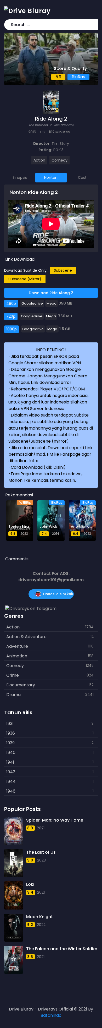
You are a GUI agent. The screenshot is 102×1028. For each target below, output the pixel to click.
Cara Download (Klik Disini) (38, 467)
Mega (51, 303)
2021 (40, 828)
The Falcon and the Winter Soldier (61, 949)
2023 (41, 860)
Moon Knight (39, 917)
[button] (93, 24)
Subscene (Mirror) (24, 279)
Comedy (59, 160)
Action (39, 160)
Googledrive (32, 303)
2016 (32, 132)
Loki (30, 884)
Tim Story (60, 143)
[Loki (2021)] (13, 895)
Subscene (63, 270)
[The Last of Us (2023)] (13, 863)
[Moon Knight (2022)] (13, 928)
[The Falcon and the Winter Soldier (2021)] (13, 960)
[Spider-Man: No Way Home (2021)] (13, 831)
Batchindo (51, 1015)
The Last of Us (41, 852)
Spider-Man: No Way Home (54, 820)
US (42, 132)
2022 (41, 924)
